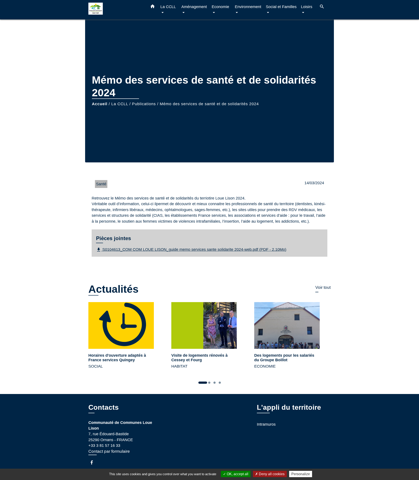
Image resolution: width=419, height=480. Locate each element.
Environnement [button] (248, 6)
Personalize (300, 474)
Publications (144, 104)
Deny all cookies (271, 474)
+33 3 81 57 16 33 (104, 445)
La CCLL (119, 104)
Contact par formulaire (109, 451)
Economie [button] (220, 6)
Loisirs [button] (306, 6)
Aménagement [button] (194, 6)
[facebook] (93, 462)
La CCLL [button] (168, 6)
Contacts (103, 407)
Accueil (99, 104)
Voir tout (323, 287)
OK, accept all (237, 474)
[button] (152, 7)
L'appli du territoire (289, 407)
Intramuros (266, 424)
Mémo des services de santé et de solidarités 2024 (209, 104)
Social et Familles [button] (281, 6)
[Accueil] (115, 10)
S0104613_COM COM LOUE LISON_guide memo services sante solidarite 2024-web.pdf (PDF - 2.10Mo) (191, 249)
